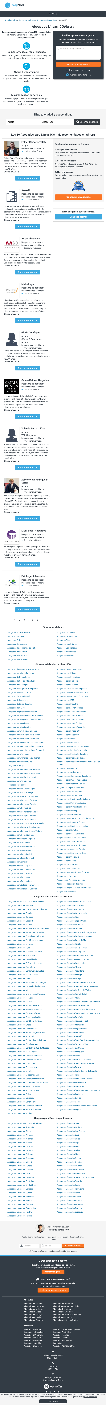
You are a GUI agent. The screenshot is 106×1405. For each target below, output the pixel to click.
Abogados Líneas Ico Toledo (69, 1196)
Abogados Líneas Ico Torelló (69, 944)
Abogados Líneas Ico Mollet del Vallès (23, 975)
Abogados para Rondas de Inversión (72, 826)
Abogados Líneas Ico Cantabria (20, 1177)
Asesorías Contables (62, 1332)
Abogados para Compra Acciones (21, 816)
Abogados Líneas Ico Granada (20, 1204)
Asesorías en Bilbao (32, 1338)
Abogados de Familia (66, 632)
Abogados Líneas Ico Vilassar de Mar (23, 1075)
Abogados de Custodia (17, 652)
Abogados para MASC (66, 738)
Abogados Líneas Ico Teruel (68, 1193)
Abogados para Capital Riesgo (20, 792)
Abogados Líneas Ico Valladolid (70, 1204)
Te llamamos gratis (73, 1245)
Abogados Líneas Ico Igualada (20, 998)
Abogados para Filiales (66, 673)
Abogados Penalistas (66, 655)
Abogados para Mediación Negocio (72, 750)
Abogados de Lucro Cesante (19, 704)
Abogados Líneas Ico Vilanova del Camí (73, 959)
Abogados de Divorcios (17, 655)
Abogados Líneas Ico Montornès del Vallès (75, 901)
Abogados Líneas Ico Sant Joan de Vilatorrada (76, 982)
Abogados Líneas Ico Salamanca (71, 1173)
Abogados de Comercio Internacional (23, 669)
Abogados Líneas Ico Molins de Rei (22, 1052)
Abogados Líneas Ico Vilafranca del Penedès (26, 994)
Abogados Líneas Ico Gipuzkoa (20, 1196)
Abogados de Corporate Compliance (22, 688)
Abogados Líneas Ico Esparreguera (22, 1067)
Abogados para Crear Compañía (21, 839)
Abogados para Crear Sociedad (20, 854)
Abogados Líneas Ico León (68, 1135)
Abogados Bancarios (16, 636)
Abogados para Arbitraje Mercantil (22, 777)
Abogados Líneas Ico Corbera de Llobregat (75, 936)
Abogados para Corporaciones (20, 835)
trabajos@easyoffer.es (53, 1380)
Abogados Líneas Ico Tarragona (70, 1189)
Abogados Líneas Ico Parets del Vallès (23, 1086)
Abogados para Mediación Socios (71, 758)
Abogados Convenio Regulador (66, 1306)
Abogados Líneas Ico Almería (19, 1143)
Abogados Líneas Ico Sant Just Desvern (24, 1109)
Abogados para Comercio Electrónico (23, 800)
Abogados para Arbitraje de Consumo (23, 769)
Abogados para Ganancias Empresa (72, 692)
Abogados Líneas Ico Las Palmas (71, 1131)
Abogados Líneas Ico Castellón (20, 1181)
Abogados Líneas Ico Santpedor (70, 1086)
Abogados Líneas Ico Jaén (68, 1123)
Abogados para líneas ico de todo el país (24, 1123)
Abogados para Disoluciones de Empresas (25, 715)
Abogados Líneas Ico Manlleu (20, 1071)
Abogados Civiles (14, 640)
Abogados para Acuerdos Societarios (23, 738)
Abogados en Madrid (33, 1303)
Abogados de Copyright (17, 685)
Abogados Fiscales (65, 640)
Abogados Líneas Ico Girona (19, 1200)
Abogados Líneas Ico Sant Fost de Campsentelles (78, 1040)
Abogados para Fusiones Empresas (72, 688)
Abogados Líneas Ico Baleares (20, 1154)
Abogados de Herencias (67, 636)
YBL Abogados (28, 435)
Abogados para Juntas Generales (71, 727)
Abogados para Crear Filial (18, 842)
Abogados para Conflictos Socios (21, 819)
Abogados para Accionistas (19, 727)
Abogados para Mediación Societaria (72, 754)
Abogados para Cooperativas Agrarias (23, 827)
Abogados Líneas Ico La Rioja (69, 1127)
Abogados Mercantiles (66, 652)
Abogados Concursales (17, 644)
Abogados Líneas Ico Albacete (20, 1135)
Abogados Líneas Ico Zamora (69, 1208)
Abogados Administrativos (18, 632)
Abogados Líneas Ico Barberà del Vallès (24, 1017)
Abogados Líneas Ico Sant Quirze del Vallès (25, 1079)
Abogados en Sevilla (32, 1317)
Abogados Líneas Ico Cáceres (20, 1169)
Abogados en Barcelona (34, 1306)
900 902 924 (53, 1369)
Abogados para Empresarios (19, 873)
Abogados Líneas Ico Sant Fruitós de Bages (75, 1063)
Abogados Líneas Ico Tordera (19, 1113)
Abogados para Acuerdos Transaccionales (25, 742)
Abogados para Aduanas (18, 754)
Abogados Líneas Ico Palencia (69, 1166)
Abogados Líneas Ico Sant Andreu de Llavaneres (77, 986)
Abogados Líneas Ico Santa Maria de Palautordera (78, 1013)
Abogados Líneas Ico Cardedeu (20, 1098)
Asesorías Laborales (61, 1338)
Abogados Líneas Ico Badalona (20, 913)
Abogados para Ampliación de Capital (23, 758)
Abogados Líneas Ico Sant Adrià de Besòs (25, 1005)
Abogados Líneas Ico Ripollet (19, 1002)
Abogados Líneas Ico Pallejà (69, 978)
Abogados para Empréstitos (19, 881)
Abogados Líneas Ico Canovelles (70, 905)
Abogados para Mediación (68, 742)
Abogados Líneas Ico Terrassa (20, 917)
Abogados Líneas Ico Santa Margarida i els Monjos (78, 1090)
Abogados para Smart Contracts (71, 841)
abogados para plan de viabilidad (71, 787)
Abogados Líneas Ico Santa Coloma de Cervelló (77, 1071)
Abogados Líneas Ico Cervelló (69, 1036)
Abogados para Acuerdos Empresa (22, 731)
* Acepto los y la (54, 1251)
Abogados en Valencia (33, 1309)
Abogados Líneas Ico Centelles (70, 1094)
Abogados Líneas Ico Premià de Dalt (72, 994)
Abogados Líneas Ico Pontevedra (71, 1169)
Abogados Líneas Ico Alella (68, 998)
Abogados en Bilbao (32, 1312)
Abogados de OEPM (16, 708)
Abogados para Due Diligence (19, 866)
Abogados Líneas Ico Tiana (68, 1055)
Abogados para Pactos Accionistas (72, 780)
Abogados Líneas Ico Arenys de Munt (72, 1044)
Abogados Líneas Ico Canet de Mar (72, 940)
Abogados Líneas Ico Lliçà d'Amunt (72, 921)
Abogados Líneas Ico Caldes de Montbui (24, 1106)
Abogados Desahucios (62, 1317)
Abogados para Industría (67, 704)
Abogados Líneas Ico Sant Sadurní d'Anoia (75, 955)
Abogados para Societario (68, 857)
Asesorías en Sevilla (32, 1343)
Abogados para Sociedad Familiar (71, 849)
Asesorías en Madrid (32, 1329)
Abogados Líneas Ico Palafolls (70, 1017)
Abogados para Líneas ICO (68, 731)
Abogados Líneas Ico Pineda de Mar (22, 1044)
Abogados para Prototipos (68, 811)
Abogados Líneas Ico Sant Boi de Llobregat (25, 940)
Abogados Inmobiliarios (67, 644)
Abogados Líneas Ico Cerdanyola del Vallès (25, 971)
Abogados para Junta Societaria (70, 719)
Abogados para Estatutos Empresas (23, 885)
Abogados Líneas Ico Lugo (68, 1143)
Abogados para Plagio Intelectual (71, 784)
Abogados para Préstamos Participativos (74, 799)
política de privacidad (69, 1251)
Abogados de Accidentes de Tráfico (22, 648)
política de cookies (90, 1397)
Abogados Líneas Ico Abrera (69, 967)
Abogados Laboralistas (67, 648)
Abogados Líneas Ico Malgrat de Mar (23, 1090)
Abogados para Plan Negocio (69, 795)
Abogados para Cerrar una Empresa (22, 796)
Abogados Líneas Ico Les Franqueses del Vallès (27, 1082)
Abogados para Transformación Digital (73, 872)
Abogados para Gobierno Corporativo (73, 696)
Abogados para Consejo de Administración (25, 823)
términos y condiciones (49, 1251)
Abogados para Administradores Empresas (25, 746)
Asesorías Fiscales (61, 1335)
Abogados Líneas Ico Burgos (19, 1166)
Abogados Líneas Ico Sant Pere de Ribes (24, 1021)
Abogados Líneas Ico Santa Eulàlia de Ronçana (77, 1106)
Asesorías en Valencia (33, 1335)
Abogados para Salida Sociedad (70, 834)
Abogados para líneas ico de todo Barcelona (26, 901)
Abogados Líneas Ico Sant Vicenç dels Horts (26, 1032)
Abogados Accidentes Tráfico (65, 1320)
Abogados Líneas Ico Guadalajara (21, 1208)
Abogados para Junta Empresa (70, 715)
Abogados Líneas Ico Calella (19, 1094)
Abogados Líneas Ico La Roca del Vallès (74, 990)
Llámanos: (53, 1366)
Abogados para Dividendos (19, 862)
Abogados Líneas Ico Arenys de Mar (72, 913)
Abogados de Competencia (19, 677)
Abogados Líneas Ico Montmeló (70, 1025)
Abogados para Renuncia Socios (70, 822)
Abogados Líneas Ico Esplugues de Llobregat (26, 982)
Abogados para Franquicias (68, 681)
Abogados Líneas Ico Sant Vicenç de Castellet (76, 1009)
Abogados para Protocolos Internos (72, 807)
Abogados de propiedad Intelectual (22, 712)
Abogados (28, 1300)
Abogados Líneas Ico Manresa (20, 944)
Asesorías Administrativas (64, 1346)
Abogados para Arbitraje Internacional (23, 773)
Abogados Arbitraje (15, 765)
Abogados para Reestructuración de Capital (75, 818)
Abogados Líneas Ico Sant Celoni (21, 1102)
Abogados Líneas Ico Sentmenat (70, 1048)
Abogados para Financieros (68, 677)
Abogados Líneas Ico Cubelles (69, 928)
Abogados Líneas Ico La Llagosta (71, 952)
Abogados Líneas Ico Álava (19, 1131)
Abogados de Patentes (66, 876)
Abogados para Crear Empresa (20, 673)
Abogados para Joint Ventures (70, 708)
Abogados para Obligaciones (69, 772)
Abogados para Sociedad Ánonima (71, 845)
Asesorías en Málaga (33, 1340)
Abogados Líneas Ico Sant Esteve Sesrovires (75, 1079)
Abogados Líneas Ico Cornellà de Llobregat (25, 936)
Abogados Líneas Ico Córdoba (20, 1189)
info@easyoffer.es (53, 1377)
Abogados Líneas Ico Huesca (19, 1216)
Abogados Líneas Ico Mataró (19, 925)
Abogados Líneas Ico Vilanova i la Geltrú (24, 952)
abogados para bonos (16, 785)
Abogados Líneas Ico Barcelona (21, 905)
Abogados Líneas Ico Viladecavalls (71, 1082)
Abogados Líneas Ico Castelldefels (22, 959)
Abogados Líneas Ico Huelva (19, 1212)
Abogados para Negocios (67, 768)
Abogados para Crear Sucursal (20, 858)
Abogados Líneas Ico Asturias (20, 1146)
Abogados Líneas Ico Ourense (69, 1162)
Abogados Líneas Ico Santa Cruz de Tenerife (75, 1177)
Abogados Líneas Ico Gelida (68, 1102)
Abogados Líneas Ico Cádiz (19, 1173)
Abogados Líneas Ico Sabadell (20, 921)
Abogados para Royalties (67, 830)
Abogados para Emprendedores (21, 869)
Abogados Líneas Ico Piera (68, 917)
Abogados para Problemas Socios (71, 803)
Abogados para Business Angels (21, 789)
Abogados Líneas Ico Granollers (21, 967)
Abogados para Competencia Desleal (23, 812)
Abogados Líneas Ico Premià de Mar (22, 1029)
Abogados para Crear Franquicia (21, 846)
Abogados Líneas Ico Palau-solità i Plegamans (76, 932)
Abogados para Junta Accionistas (71, 712)
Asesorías (28, 1326)
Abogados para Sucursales (68, 868)
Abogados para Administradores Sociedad (25, 750)
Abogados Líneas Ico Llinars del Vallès (73, 1005)
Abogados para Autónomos (19, 781)
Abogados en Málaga (33, 1314)
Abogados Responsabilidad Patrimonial (74, 888)
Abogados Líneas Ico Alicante (20, 1139)
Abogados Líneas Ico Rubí (18, 948)
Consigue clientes (78, 216)
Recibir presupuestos (78, 64)
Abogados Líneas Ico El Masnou (21, 1063)
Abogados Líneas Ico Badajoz (20, 1150)
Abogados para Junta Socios (69, 723)
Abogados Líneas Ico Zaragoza (70, 1212)
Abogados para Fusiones (67, 685)
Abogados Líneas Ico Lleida (68, 1139)
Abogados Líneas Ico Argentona (70, 971)
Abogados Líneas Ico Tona (68, 1075)
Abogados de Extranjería (17, 659)
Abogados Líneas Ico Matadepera (71, 1032)
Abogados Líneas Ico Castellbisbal (71, 963)
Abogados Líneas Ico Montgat (70, 975)
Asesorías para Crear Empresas (66, 1329)
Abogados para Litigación (68, 735)
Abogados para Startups (67, 864)
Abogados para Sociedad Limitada (71, 853)
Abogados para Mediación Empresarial (73, 746)
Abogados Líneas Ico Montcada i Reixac (24, 1009)
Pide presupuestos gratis (53, 1290)
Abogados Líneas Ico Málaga (69, 1150)
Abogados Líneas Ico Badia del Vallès (72, 948)
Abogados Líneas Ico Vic (17, 990)
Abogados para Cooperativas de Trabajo (24, 831)
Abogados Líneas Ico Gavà (18, 978)
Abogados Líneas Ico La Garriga (70, 909)
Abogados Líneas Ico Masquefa (70, 1052)
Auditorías (57, 1343)
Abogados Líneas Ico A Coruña (20, 1127)
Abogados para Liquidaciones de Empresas (25, 719)
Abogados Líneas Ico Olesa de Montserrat (25, 1055)
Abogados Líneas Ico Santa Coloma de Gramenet (28, 928)
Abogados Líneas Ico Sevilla (68, 1185)
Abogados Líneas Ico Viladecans (21, 955)
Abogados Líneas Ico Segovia (69, 1181)
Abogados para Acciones (18, 723)
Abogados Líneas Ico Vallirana (70, 925)
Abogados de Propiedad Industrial (71, 880)
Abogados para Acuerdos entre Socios (23, 735)
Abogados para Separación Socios (71, 838)
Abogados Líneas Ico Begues (69, 1109)
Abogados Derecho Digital (18, 696)
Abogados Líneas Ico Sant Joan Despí (23, 1013)
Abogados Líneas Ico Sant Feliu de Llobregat (26, 986)
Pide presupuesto (27, 178)
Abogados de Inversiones (18, 700)
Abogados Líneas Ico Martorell (20, 1036)
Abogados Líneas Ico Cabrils (69, 1098)
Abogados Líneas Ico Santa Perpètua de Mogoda (28, 1048)
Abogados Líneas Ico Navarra (69, 1158)
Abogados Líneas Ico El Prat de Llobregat (25, 963)
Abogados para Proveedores (69, 814)
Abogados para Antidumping (19, 762)
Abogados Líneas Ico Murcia (69, 1154)
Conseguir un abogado (78, 197)
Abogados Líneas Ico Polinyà (69, 1067)
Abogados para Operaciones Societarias (74, 776)
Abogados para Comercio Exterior (21, 804)
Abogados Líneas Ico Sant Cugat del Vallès (25, 932)
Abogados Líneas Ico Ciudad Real (21, 1185)
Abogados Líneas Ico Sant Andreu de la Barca (26, 1040)
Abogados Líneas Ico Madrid (69, 1146)
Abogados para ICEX (66, 700)
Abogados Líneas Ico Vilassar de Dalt (72, 1021)
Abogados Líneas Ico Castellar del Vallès (24, 1059)
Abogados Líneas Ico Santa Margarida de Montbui (78, 1002)
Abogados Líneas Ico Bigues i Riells (72, 1029)
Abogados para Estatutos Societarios (23, 889)
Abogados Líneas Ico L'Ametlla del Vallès (74, 1059)
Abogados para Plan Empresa (69, 791)
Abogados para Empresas (18, 877)
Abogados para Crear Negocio (20, 850)
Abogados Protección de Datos (70, 884)
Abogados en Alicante (33, 1320)
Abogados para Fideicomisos (69, 669)
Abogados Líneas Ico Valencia (69, 1200)
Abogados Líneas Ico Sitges (19, 1025)
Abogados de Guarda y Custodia (67, 1314)
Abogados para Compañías (19, 808)
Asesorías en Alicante (33, 1346)
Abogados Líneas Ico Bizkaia (19, 1162)
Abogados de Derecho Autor (19, 692)
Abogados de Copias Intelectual (21, 681)
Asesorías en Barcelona (34, 1332)
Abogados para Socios (66, 861)
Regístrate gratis (53, 1272)
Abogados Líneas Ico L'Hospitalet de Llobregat (27, 909)
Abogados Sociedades (66, 891)
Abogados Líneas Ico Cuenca (19, 1193)
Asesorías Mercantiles (62, 1340)
